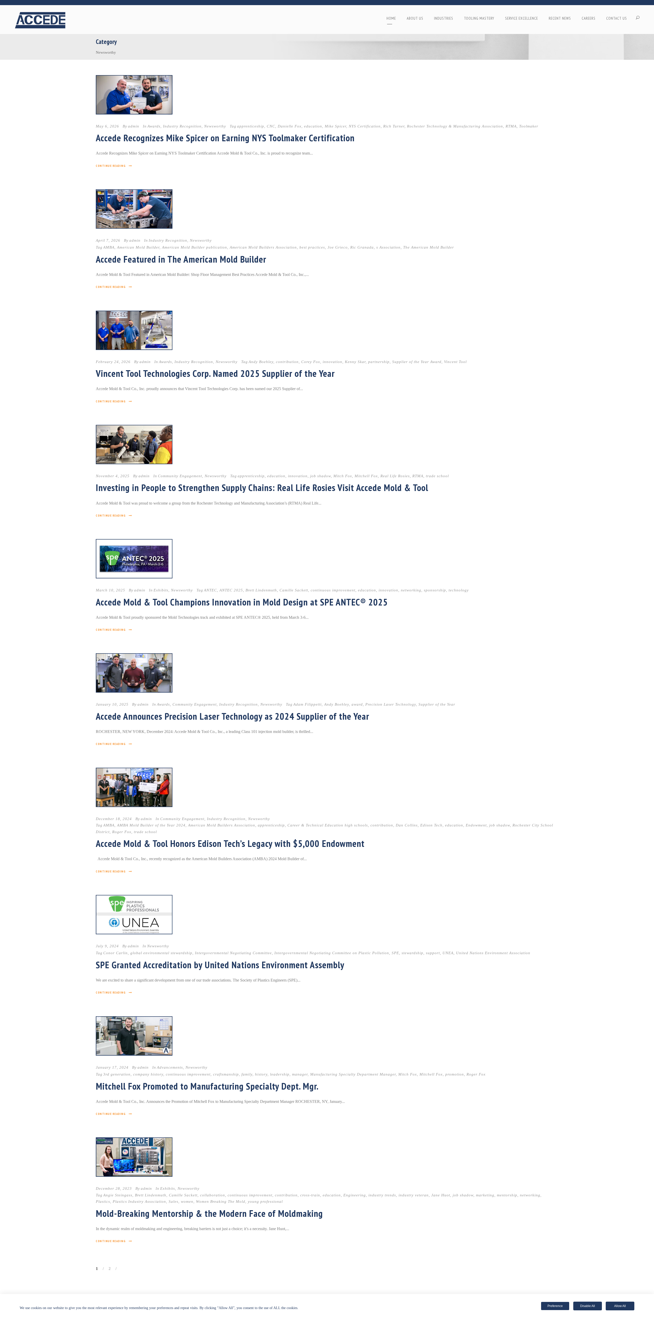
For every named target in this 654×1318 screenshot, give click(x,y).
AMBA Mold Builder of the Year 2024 (151, 825)
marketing (485, 1195)
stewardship (412, 953)
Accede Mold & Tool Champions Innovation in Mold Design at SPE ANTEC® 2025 (242, 602)
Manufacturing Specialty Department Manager (353, 1074)
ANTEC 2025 (231, 590)
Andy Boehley (261, 362)
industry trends (382, 1195)
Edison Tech (431, 825)
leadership (279, 1074)
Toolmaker (528, 126)
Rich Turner (393, 126)
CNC (271, 126)
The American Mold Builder (428, 247)
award (357, 704)
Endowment (476, 825)
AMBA (108, 247)
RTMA (511, 126)
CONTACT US (616, 18)
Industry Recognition (182, 126)
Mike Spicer (335, 126)
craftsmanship (226, 1074)
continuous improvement (333, 590)
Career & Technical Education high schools (327, 825)
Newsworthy (215, 126)
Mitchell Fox (366, 476)
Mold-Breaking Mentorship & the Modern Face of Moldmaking (209, 1213)
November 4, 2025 (113, 476)
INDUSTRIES (443, 18)
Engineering (354, 1195)
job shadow (320, 476)
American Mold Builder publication (194, 247)
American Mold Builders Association (263, 247)
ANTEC (210, 590)
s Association (388, 247)
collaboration (212, 1195)
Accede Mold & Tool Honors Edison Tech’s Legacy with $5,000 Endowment (230, 843)
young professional (265, 1201)
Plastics (103, 1201)
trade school (437, 476)
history (261, 1074)
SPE (395, 953)
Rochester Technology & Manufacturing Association (455, 126)
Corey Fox (310, 362)
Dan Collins (407, 825)
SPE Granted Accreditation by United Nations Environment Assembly (220, 965)
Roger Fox (121, 832)
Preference (555, 1306)
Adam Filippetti (307, 704)
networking (411, 590)
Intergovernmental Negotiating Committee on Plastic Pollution (331, 953)
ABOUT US (415, 18)
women (187, 1201)
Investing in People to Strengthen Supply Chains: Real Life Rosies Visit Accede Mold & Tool (262, 487)
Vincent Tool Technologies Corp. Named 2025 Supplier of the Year (215, 373)
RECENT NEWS (560, 18)
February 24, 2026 (113, 362)
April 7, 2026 (108, 240)
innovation (332, 362)
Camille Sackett (293, 590)
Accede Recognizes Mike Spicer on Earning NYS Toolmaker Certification (225, 138)
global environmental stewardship (161, 953)
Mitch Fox (342, 476)
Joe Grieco (338, 247)
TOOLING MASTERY (479, 18)
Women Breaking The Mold (220, 1201)
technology (459, 590)
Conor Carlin (115, 953)
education (313, 126)
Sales (173, 1201)
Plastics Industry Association (139, 1201)
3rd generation (117, 1074)
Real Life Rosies (395, 476)
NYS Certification (365, 126)
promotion (454, 1074)
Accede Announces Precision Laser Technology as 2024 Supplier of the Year (232, 716)
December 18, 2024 (114, 819)
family (246, 1074)
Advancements (170, 1067)
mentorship (507, 1195)
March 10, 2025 (110, 590)
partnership (379, 362)
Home (391, 18)
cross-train (310, 1195)
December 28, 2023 (114, 1188)
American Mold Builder (138, 247)
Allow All (620, 1306)
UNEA (447, 953)
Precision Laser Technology (390, 704)
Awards (153, 126)
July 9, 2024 (107, 946)
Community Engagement (180, 476)
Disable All (587, 1306)
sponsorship (435, 590)
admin (133, 126)
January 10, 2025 (112, 704)
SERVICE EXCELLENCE (521, 18)
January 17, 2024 (112, 1067)
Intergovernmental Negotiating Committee (233, 953)
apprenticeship (250, 126)
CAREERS (588, 18)
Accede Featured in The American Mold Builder (181, 259)
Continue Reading (111, 166)
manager (300, 1074)
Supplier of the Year (436, 704)
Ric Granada (362, 247)
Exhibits (161, 590)
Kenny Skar (355, 362)
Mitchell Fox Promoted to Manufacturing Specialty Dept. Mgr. (207, 1086)
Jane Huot (440, 1195)
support (433, 953)
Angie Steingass (117, 1195)
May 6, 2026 (107, 126)
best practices (312, 247)
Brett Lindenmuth (261, 590)
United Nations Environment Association (493, 953)
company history (148, 1074)
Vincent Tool (455, 362)
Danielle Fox (289, 126)
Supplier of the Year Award (416, 362)
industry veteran (414, 1195)
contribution (287, 362)
